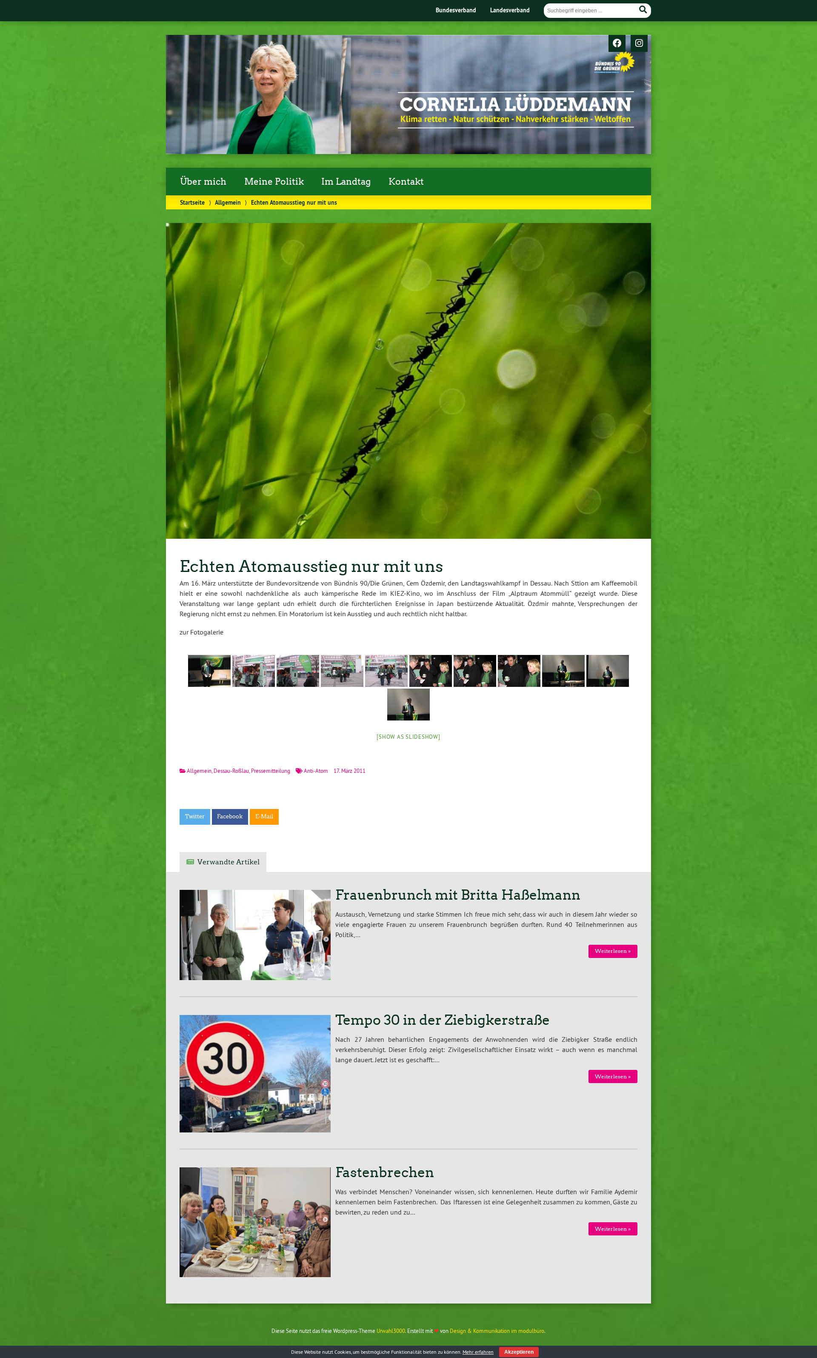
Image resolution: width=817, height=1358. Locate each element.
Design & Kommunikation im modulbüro (497, 1330)
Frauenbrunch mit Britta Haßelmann (457, 894)
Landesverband (510, 10)
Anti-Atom (316, 770)
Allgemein (228, 202)
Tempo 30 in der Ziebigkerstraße (442, 1020)
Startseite (192, 202)
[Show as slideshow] (408, 736)
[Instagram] (639, 44)
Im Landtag (346, 181)
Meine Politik (274, 181)
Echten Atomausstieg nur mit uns (311, 566)
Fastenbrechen (384, 1172)
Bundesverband (456, 10)
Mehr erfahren (478, 1352)
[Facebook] (617, 44)
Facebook (230, 816)
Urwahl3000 (391, 1330)
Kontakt (406, 181)
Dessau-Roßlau (231, 770)
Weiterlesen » (613, 951)
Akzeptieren (519, 1352)
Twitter (195, 816)
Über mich (203, 181)
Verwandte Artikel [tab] (228, 862)
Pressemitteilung (270, 770)
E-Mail (264, 816)
